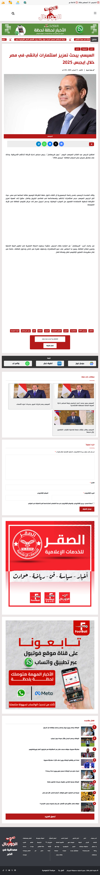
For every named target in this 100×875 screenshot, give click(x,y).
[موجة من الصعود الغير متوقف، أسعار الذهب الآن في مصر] (87, 796)
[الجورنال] (50, 13)
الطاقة (40, 331)
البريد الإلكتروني (89, 493)
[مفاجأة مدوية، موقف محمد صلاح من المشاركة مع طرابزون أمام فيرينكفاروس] (87, 752)
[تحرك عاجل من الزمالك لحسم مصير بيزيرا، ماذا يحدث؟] (87, 774)
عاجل (77, 49)
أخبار (91, 49)
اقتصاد (95, 842)
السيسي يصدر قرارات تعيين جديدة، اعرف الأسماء (33, 404)
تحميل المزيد (50, 816)
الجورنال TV (48, 842)
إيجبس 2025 (82, 331)
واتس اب (15, 363)
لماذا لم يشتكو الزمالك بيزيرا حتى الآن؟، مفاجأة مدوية (61, 760)
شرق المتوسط (15, 331)
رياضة (95, 850)
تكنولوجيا (65, 846)
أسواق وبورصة (40, 838)
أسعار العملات (52, 838)
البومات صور (71, 842)
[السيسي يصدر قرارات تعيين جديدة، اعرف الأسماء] (30, 391)
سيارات (64, 850)
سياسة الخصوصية (48, 870)
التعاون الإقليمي (56, 331)
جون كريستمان (26, 331)
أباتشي (91, 331)
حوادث (32, 846)
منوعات (25, 855)
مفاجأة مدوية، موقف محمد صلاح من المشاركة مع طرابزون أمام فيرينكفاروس (54, 749)
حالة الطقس (41, 846)
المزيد (24, 842)
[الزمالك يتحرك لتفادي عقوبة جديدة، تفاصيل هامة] (87, 785)
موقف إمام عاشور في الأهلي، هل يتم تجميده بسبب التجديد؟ (59, 804)
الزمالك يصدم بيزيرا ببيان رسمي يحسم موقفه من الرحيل (61, 728)
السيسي (47, 331)
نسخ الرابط (50, 346)
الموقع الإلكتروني (42, 493)
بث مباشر (94, 846)
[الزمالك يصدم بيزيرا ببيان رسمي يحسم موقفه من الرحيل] (87, 731)
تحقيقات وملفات (83, 846)
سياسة (56, 850)
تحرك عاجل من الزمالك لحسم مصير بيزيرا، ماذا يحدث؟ (62, 771)
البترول (66, 331)
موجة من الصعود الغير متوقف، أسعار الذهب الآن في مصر (60, 793)
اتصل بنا (61, 870)
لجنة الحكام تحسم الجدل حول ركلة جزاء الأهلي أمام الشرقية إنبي (47, 39)
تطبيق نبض (47, 363)
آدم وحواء (94, 838)
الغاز (34, 331)
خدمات (24, 846)
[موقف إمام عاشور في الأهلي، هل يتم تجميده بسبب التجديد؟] (87, 807)
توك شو (57, 846)
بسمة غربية (89, 70)
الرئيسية (84, 49)
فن (35, 850)
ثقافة (49, 846)
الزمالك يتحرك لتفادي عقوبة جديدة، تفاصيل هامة (63, 782)
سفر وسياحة (86, 850)
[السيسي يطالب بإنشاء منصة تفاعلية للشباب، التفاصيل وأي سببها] (74, 417)
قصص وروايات (26, 850)
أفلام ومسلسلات (27, 838)
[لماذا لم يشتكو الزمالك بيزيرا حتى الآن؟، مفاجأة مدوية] (87, 763)
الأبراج (87, 842)
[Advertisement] (50, 226)
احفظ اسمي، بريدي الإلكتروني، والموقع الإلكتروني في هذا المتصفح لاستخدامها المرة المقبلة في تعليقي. (60, 503)
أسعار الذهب (64, 838)
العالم (31, 842)
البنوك (80, 842)
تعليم (73, 846)
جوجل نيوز (80, 363)
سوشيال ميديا (74, 850)
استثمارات (73, 331)
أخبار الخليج (76, 838)
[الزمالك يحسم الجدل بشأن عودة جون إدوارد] (87, 742)
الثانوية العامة (60, 842)
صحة (49, 850)
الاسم (92, 483)
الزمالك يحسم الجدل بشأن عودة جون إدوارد (65, 738)
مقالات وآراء (59, 855)
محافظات (94, 855)
